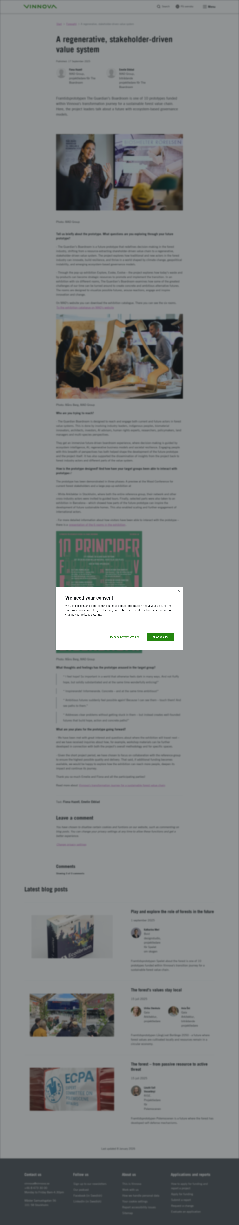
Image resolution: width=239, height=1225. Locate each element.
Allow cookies (161, 637)
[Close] (178, 590)
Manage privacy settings (124, 637)
